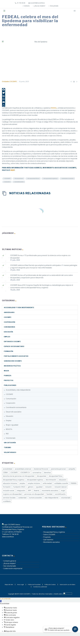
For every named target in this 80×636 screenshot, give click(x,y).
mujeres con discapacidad (12, 494)
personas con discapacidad (34, 494)
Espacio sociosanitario (14, 346)
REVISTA (9, 429)
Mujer (6, 371)
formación (7, 487)
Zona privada (54, 6)
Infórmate (45, 13)
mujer (63, 490)
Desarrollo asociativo (13, 412)
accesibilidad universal (23, 469)
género (30, 487)
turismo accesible (35, 498)
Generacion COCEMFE (13, 361)
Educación (8, 332)
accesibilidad (7, 469)
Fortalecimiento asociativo (16, 356)
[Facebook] (52, 3)
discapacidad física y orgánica (13, 480)
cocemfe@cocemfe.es (38, 3)
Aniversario (9, 312)
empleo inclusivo (34, 483)
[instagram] (14, 239)
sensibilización (19, 182)
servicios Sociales (9, 498)
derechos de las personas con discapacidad (18, 476)
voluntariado (65, 498)
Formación (8, 351)
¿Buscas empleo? (39, 6)
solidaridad (22, 498)
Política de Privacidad (34, 584)
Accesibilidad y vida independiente (19, 307)
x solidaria (6, 501)
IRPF (29, 490)
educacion (62, 480)
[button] (1, 601)
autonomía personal (58, 469)
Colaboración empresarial (12, 568)
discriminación (51, 480)
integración (21, 490)
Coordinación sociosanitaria (16, 407)
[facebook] (3, 239)
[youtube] (17, 239)
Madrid (36, 490)
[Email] (40, 102)
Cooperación (9, 322)
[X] (58, 3)
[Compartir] (40, 105)
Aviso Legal (20, 584)
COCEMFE (7, 178)
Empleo (7, 336)
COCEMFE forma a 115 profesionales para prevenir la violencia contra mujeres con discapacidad (40, 256)
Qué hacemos (56, 13)
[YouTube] (64, 3)
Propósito (47, 537)
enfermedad (47, 483)
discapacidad (19, 178)
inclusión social (8, 490)
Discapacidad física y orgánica (54, 532)
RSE (7, 434)
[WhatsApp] (40, 99)
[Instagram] (61, 3)
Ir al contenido (5, 599)
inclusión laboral (60, 487)
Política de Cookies (50, 584)
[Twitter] (40, 92)
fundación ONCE (19, 487)
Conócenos (34, 13)
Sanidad (49, 494)
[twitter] (10, 239)
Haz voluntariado (9, 566)
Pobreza (7, 375)
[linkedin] (7, 239)
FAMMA (73, 483)
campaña (71, 469)
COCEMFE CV (25, 472)
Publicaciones (10, 385)
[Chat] (75, 629)
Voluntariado (10, 438)
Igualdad (39, 487)
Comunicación (11, 399)
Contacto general (9, 561)
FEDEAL (54, 108)
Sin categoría (10, 442)
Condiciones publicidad (40, 586)
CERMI (5, 472)
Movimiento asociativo (51, 542)
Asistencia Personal (41, 469)
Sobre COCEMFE (49, 534)
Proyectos (8, 380)
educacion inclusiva (10, 483)
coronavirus (9, 327)
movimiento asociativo (50, 490)
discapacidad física (33, 178)
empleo (22, 483)
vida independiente (51, 498)
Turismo (7, 447)
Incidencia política (12, 366)
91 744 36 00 (21, 3)
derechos (47, 472)
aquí (12, 170)
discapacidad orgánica (50, 178)
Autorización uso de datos (67, 584)
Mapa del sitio (9, 584)
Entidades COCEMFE (9, 81)
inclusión (7, 182)
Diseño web (58, 594)
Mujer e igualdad (12, 425)
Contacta (26, 6)
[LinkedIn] (55, 3)
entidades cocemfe (67, 178)
